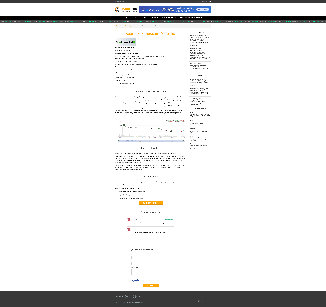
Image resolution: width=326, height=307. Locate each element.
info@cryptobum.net (202, 1)
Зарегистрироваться (151, 203)
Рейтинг (135, 18)
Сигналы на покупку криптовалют (191, 18)
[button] (149, 239)
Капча (133, 277)
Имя (132, 255)
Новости (155, 18)
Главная (125, 18)
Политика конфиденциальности (202, 295)
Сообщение (134, 267)
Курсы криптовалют (169, 18)
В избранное (120, 1)
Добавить (150, 285)
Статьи (145, 18)
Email (133, 261)
